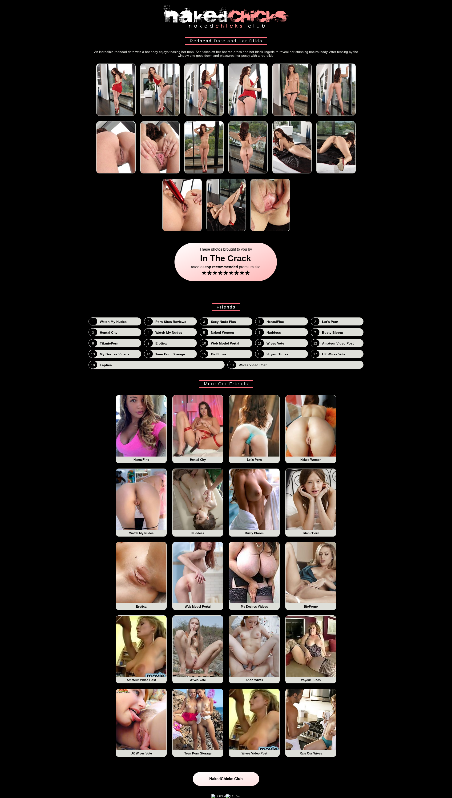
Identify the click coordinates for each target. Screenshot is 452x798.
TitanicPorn (310, 533)
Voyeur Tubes (311, 680)
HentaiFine (141, 459)
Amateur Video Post (141, 680)
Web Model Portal (198, 606)
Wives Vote (198, 680)
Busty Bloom (254, 533)
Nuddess (197, 533)
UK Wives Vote (141, 753)
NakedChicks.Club (226, 779)
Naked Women (310, 459)
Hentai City (198, 459)
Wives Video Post (254, 753)
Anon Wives (254, 680)
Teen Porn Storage (197, 753)
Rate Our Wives (311, 753)
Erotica (141, 606)
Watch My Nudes (141, 533)
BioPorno (311, 606)
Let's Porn (254, 459)
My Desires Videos (254, 606)
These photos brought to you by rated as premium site (226, 262)
